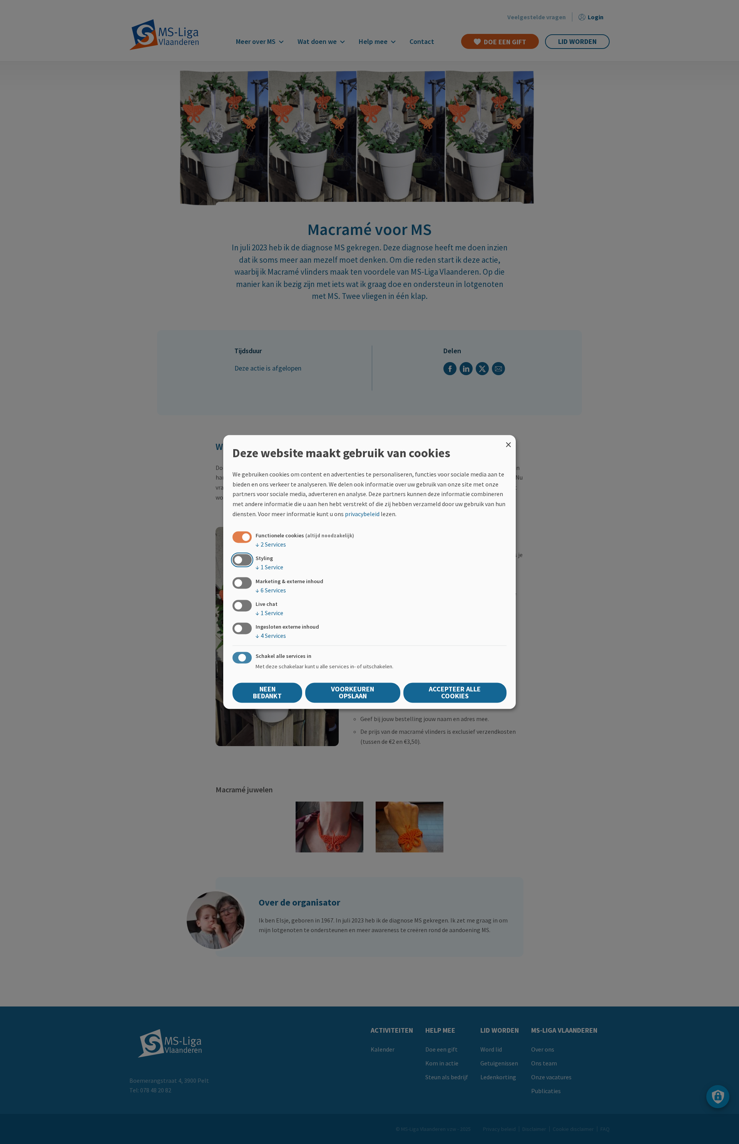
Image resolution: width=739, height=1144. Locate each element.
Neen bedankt (267, 693)
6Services (271, 590)
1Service (269, 567)
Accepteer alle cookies (455, 693)
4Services (271, 635)
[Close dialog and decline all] (508, 440)
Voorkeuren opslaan (352, 693)
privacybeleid (362, 514)
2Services (271, 545)
